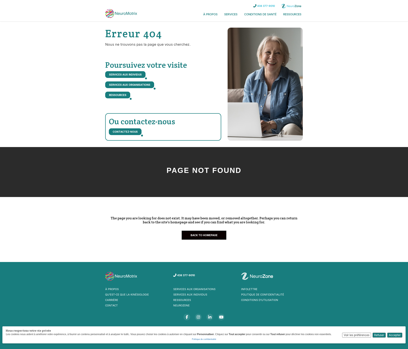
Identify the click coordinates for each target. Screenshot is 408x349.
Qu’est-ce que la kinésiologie (127, 294)
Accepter (395, 335)
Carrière (111, 300)
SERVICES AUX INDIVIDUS (190, 294)
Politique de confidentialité (204, 339)
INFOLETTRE (249, 289)
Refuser (379, 335)
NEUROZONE (181, 305)
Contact (111, 305)
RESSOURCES (182, 300)
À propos (112, 289)
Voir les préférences (356, 335)
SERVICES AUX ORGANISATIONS (194, 289)
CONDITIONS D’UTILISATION (259, 300)
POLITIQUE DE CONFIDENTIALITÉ (262, 294)
